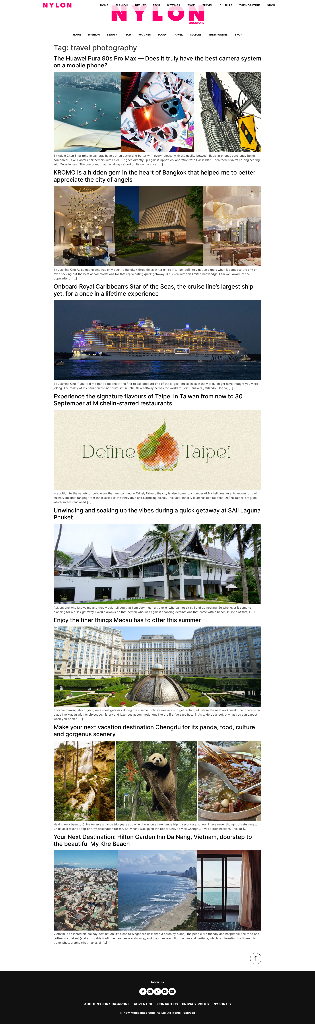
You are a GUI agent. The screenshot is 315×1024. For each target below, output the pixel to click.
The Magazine (218, 35)
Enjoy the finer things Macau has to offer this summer (127, 620)
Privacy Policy (196, 1004)
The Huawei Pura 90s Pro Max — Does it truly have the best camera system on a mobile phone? (157, 62)
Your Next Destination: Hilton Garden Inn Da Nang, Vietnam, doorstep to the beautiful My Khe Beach (153, 840)
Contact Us (167, 1004)
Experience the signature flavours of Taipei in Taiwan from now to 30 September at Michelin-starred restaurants (148, 400)
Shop (238, 35)
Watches (144, 35)
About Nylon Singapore (107, 1004)
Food (162, 35)
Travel (178, 35)
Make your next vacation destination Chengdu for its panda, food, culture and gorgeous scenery (154, 731)
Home (77, 35)
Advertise (143, 1004)
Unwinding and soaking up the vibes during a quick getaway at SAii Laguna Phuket (157, 514)
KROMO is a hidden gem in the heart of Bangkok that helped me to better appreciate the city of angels (154, 176)
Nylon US (222, 1004)
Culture (195, 35)
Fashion (94, 35)
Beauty (112, 35)
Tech (127, 35)
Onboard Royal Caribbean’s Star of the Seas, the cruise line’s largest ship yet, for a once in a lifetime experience (153, 290)
